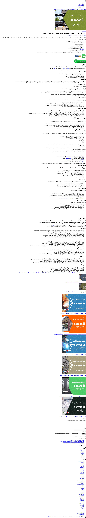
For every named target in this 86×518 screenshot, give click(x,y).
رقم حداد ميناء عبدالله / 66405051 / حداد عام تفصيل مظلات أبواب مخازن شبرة (72, 416)
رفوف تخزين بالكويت (81, 198)
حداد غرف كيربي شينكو (80, 480)
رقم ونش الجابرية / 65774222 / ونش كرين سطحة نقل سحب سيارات (74, 443)
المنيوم (83, 464)
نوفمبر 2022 (82, 453)
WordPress (49, 516)
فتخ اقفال (82, 489)
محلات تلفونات (82, 499)
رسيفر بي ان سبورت (81, 482)
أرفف (85, 226)
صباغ (68, 68)
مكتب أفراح (82, 502)
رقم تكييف (82, 483)
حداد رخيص (66, 272)
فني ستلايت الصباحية (81, 6)
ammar (85, 35)
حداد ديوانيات (82, 479)
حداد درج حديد (82, 478)
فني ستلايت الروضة (81, 5)
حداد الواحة (69, 272)
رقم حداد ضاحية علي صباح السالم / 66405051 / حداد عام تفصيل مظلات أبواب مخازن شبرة (70, 334)
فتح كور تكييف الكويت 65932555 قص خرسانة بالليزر (76, 440)
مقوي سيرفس (82, 501)
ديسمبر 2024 (82, 449)
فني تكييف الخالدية (81, 4)
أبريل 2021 (82, 456)
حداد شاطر (63, 272)
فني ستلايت (82, 159)
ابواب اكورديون (68, 156)
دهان (54, 68)
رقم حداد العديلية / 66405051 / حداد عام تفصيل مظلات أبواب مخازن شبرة (73, 313)
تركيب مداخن (82, 470)
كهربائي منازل (81, 161)
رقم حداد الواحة (28, 272)
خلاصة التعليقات (81, 514)
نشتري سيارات (82, 505)
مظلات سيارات (24, 272)
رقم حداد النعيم (82, 49)
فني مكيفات (82, 495)
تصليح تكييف (82, 471)
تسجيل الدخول (82, 512)
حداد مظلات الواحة (43, 272)
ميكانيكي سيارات (81, 503)
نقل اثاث (83, 506)
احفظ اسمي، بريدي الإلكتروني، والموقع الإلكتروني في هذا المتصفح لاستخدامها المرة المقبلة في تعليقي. (70, 433)
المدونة (83, 3)
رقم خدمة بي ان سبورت (80, 484)
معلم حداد (20, 272)
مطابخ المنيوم (82, 500)
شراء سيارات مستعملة (69, 158)
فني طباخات (82, 492)
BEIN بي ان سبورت (81, 461)
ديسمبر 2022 (82, 452)
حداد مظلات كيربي (33, 272)
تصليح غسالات (82, 473)
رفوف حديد (72, 198)
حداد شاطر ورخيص (58, 272)
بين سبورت (82, 466)
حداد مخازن (51, 272)
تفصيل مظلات (80, 272)
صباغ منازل (63, 68)
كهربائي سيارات (82, 497)
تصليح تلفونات (82, 472)
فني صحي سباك (81, 491)
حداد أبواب (77, 272)
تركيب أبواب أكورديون (80, 156)
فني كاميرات (82, 493)
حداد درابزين (82, 477)
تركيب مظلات (84, 272)
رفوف (62, 198)
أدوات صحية (82, 462)
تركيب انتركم (82, 467)
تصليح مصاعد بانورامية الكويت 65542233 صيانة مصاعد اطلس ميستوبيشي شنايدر (72, 441)
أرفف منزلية (65, 198)
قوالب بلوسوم (58, 516)
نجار (83, 157)
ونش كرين (82, 508)
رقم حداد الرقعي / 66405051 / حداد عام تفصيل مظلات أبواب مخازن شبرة (73, 354)
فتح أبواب (82, 488)
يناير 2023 (82, 451)
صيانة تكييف (82, 486)
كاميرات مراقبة (66, 160)
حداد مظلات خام (38, 272)
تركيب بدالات (82, 468)
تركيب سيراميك (82, 469)
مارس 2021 (82, 457)
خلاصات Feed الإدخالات (80, 513)
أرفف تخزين (54, 225)
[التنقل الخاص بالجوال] (85, 0)
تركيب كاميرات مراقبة (81, 160)
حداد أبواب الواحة (73, 272)
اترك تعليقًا (68, 35)
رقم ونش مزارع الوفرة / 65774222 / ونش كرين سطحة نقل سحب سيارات (73, 442)
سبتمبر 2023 (82, 450)
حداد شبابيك (54, 272)
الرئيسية (83, 2)
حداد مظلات (84, 31)
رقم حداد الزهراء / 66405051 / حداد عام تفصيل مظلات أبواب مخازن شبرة (73, 375)
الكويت (79, 516)
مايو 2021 (82, 455)
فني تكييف (82, 490)
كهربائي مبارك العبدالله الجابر (80, 7)
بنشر (83, 465)
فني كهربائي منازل (81, 494)
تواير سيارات (82, 475)
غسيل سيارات (82, 487)
